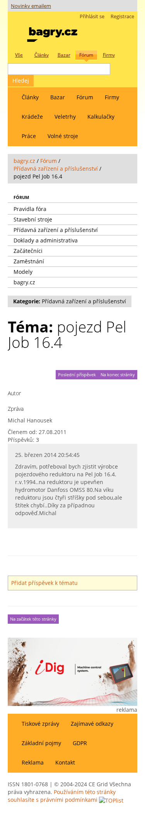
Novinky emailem (31, 6)
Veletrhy (65, 116)
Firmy (112, 97)
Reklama (33, 762)
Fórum (85, 97)
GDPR (80, 743)
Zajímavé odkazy (92, 723)
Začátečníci (28, 250)
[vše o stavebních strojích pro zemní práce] (52, 32)
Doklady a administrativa (46, 240)
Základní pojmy (41, 743)
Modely (23, 271)
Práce (29, 136)
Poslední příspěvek (77, 374)
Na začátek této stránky (33, 619)
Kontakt (65, 762)
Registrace (122, 16)
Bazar (57, 97)
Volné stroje (63, 136)
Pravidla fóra (30, 209)
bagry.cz (24, 160)
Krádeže (32, 116)
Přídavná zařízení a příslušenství (56, 168)
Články (30, 97)
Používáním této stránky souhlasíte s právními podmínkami (62, 795)
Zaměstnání (29, 261)
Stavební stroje (33, 219)
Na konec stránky (118, 374)
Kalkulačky (100, 116)
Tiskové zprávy (40, 723)
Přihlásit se (92, 16)
